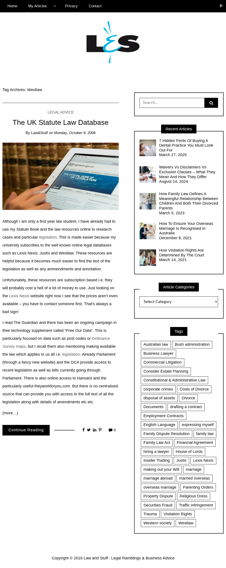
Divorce (188, 398)
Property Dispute (158, 496)
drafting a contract (186, 407)
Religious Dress (193, 496)
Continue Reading (26, 430)
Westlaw (185, 523)
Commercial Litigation (162, 362)
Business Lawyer (158, 353)
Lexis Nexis (19, 296)
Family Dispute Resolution (166, 434)
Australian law (155, 344)
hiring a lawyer (156, 451)
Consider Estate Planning (165, 371)
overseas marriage (159, 487)
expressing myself (198, 424)
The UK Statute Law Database (61, 122)
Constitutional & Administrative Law (174, 380)
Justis (181, 460)
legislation (48, 237)
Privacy (71, 6)
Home (12, 6)
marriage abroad (158, 478)
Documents (153, 407)
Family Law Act (156, 442)
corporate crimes (158, 389)
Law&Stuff (39, 133)
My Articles (37, 6)
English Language (159, 424)
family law (205, 434)
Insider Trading (156, 460)
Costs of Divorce (194, 389)
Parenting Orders (198, 487)
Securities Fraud (157, 505)
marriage (194, 469)
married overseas (194, 478)
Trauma (150, 514)
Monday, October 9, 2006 (75, 133)
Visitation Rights (178, 514)
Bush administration (192, 344)
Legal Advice (61, 112)
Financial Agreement (195, 442)
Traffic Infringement (196, 505)
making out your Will (161, 469)
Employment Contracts (163, 416)
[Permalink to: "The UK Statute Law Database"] (60, 176)
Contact (95, 6)
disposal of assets (159, 398)
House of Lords (189, 451)
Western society (157, 523)
